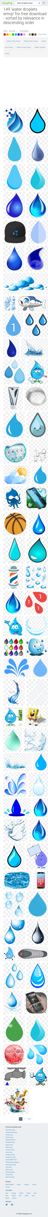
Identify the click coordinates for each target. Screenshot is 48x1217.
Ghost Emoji (9, 1137)
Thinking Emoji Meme (12, 1162)
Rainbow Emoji (10, 1155)
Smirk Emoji (9, 1135)
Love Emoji (9, 1152)
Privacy (8, 1187)
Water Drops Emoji (24, 47)
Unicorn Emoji (10, 1150)
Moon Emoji (9, 1145)
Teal (35, 1193)
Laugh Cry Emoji (11, 1157)
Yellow (21, 1193)
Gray (33, 1195)
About (19, 1184)
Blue (7, 1195)
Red (7, 1193)
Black (7, 1198)
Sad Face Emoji (10, 1130)
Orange (13, 1193)
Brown (14, 1198)
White (26, 1195)
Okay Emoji (9, 1169)
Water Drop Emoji (13, 41)
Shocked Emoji (10, 1142)
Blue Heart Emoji (11, 1165)
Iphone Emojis (10, 1177)
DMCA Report (10, 1184)
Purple (14, 1195)
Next (29, 1119)
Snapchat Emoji (10, 1140)
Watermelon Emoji (31, 41)
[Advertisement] (24, 83)
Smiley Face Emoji (11, 1132)
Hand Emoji (9, 1174)
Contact (26, 1184)
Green (28, 1193)
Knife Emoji (9, 1147)
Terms (34, 1184)
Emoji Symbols (10, 1172)
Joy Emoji (9, 1167)
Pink (20, 1195)
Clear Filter (42, 34)
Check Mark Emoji (11, 1159)
